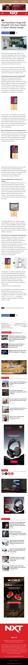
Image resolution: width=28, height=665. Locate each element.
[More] (16, 33)
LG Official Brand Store (10, 296)
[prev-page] (2, 357)
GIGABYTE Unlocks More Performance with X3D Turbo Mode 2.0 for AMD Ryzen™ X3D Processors (18, 533)
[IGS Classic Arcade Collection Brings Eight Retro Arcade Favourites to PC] (4, 345)
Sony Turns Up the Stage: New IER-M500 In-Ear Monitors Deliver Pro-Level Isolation (18, 550)
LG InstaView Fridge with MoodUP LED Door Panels (14, 307)
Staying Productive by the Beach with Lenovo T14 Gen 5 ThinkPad (20, 325)
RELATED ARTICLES (6, 332)
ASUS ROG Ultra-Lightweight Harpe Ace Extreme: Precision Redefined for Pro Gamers (7, 325)
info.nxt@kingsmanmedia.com (17, 656)
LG (2, 309)
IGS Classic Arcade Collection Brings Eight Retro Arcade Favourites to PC (16, 345)
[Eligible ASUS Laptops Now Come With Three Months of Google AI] (4, 352)
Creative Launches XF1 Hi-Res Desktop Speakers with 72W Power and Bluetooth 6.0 (18, 567)
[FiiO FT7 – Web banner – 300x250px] (14, 513)
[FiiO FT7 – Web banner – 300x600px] (14, 464)
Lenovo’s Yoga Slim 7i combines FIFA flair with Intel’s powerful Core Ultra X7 (18, 400)
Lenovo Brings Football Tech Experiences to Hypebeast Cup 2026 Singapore (18, 392)
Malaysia (11, 660)
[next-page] (4, 357)
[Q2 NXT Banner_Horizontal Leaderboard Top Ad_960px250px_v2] (14, 10)
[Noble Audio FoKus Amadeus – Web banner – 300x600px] (14, 617)
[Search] (26, 13)
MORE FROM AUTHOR (17, 332)
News (3, 20)
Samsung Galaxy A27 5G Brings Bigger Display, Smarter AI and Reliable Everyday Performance (17, 542)
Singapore (16, 660)
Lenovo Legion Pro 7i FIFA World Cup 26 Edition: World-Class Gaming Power (18, 383)
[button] (2, 13)
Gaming (3, 347)
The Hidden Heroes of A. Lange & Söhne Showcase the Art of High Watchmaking (17, 559)
